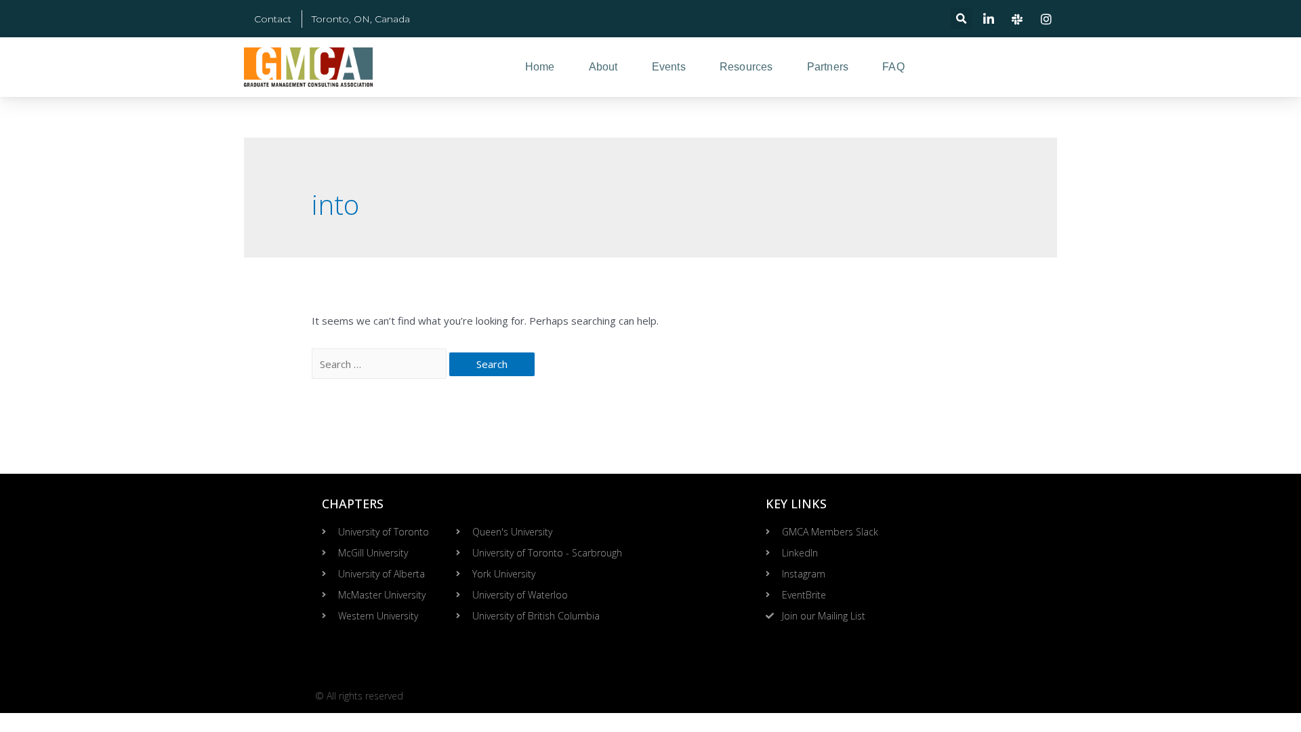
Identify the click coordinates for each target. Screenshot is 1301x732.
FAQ (893, 67)
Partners (828, 67)
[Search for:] (380, 364)
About (603, 67)
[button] (961, 18)
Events (669, 67)
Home (540, 67)
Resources (746, 67)
